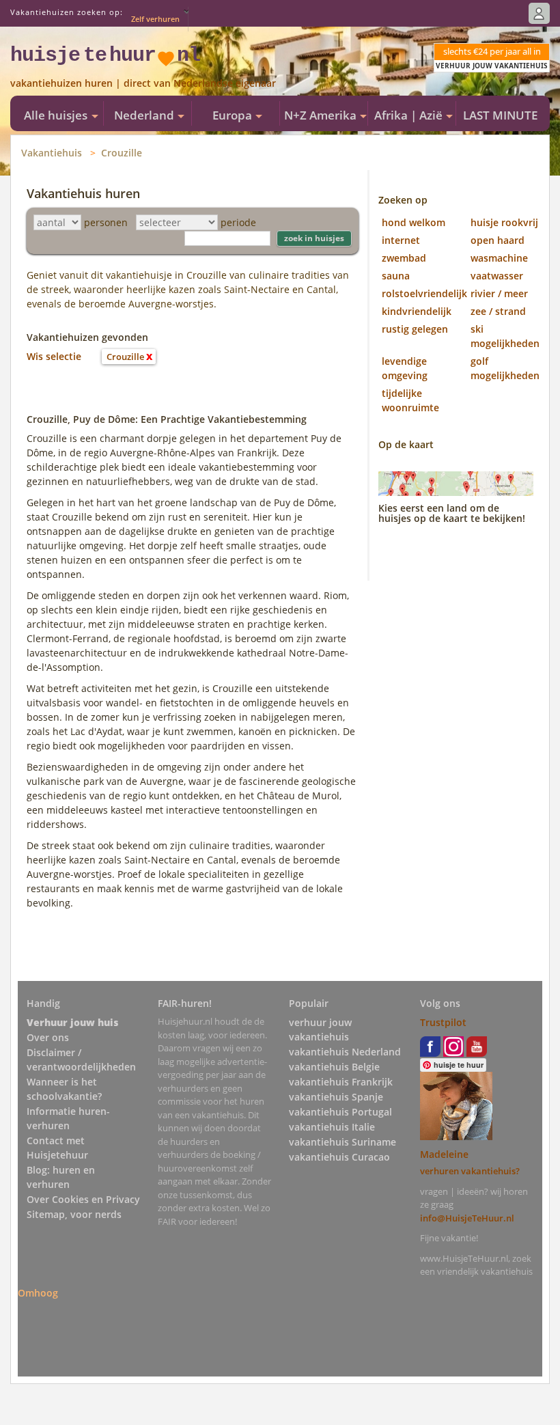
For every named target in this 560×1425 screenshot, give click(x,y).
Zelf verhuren (155, 19)
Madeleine (444, 1154)
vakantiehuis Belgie (334, 1066)
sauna (396, 275)
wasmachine (499, 257)
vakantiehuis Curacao (339, 1156)
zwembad (404, 257)
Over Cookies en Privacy (83, 1199)
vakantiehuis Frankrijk (341, 1081)
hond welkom (413, 222)
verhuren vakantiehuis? (470, 1171)
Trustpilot (443, 1022)
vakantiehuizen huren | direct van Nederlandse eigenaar (143, 83)
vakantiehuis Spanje (336, 1096)
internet (401, 240)
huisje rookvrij (504, 222)
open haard (497, 240)
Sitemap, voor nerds (74, 1214)
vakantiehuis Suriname (342, 1141)
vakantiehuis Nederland (345, 1051)
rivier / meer (499, 293)
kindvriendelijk (416, 311)
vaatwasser (497, 275)
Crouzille (121, 152)
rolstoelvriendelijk (424, 293)
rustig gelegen (415, 328)
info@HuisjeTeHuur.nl (467, 1218)
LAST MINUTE (500, 115)
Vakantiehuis (51, 152)
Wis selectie (54, 356)
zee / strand (498, 311)
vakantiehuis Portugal (340, 1111)
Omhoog (38, 1292)
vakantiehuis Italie (332, 1126)
